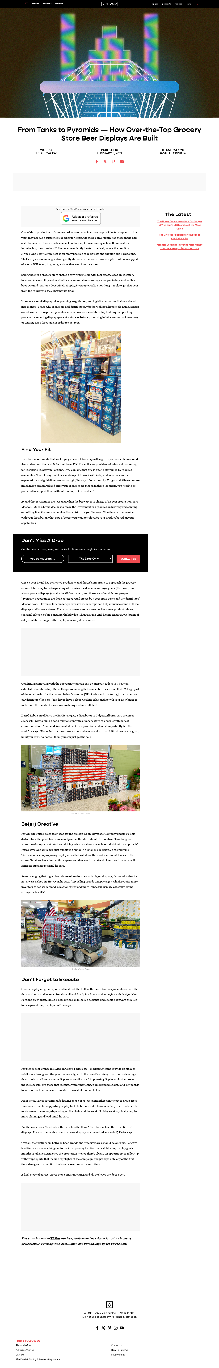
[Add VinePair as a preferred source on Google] (81, 218)
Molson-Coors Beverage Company (95, 834)
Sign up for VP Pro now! (111, 1244)
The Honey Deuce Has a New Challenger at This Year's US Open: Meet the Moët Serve (179, 225)
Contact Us (116, 1345)
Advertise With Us (25, 1350)
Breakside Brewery (37, 470)
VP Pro (155, 3)
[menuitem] (26, 4)
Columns (47, 3)
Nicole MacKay (46, 153)
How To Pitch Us (119, 1350)
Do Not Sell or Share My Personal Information (109, 1317)
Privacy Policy (118, 1355)
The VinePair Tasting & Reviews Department (38, 1359)
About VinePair (23, 1345)
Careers (20, 1355)
